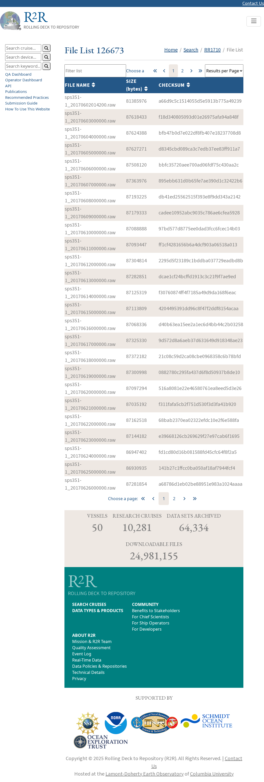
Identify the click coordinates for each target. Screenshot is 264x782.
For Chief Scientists (150, 617)
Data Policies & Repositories (99, 666)
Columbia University (212, 774)
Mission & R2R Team (92, 641)
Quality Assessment (91, 647)
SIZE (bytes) (135, 85)
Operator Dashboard (23, 79)
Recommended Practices (27, 97)
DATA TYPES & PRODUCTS (97, 610)
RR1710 (212, 50)
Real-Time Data (86, 660)
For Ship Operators (150, 623)
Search (191, 50)
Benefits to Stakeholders (156, 610)
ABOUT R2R (84, 635)
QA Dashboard (18, 74)
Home (171, 50)
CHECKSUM (173, 85)
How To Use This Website (27, 108)
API (8, 85)
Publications (16, 91)
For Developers (147, 629)
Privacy (79, 678)
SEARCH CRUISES (89, 604)
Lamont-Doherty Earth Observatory (144, 774)
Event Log (81, 654)
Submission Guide (21, 103)
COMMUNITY (145, 604)
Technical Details (88, 672)
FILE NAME (78, 85)
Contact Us (253, 3)
